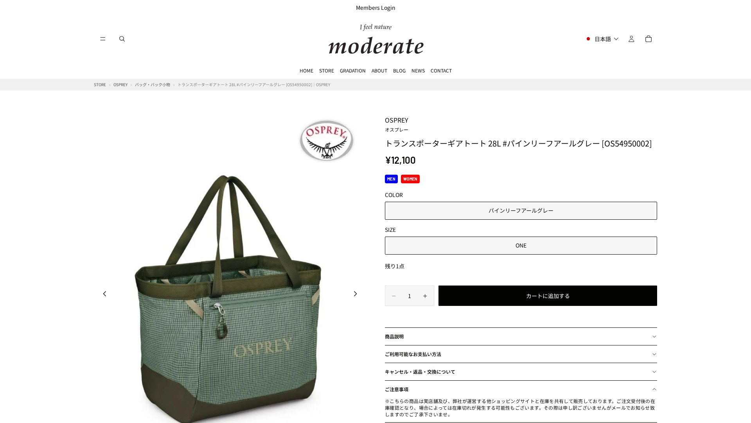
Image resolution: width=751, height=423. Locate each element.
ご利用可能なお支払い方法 (413, 354)
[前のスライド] (102, 294)
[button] (602, 39)
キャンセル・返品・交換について (420, 371)
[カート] (648, 38)
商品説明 (394, 336)
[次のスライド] (357, 294)
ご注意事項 (396, 389)
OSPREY (396, 123)
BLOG (399, 70)
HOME (306, 70)
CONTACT (441, 70)
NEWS (418, 70)
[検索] (122, 38)
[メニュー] (103, 39)
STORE (326, 70)
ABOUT (379, 70)
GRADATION (353, 70)
